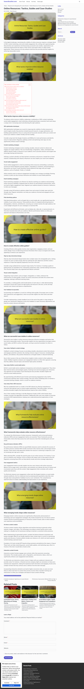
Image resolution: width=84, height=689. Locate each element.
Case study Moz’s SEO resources (12, 104)
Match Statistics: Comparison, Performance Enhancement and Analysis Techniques (30, 670)
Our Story (33, 1)
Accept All (11, 685)
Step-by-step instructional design (12, 96)
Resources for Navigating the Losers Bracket (12, 575)
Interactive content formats (11, 112)
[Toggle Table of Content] (29, 85)
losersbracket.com (10, 1)
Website (6, 648)
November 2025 (61, 40)
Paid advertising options (10, 93)
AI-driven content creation (11, 111)
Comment (7, 621)
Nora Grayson (13, 11)
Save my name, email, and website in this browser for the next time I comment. (26, 653)
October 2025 (61, 42)
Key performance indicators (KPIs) (12, 107)
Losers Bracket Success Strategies (66, 21)
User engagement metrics (10, 108)
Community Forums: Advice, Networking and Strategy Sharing (11, 601)
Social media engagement (10, 90)
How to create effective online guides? (12, 94)
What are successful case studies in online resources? (15, 100)
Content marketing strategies (11, 89)
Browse (28, 1)
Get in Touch (22, 1)
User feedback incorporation (11, 98)
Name (6, 637)
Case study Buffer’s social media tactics (13, 103)
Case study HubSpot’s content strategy (13, 101)
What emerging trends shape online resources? (14, 110)
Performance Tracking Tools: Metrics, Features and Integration (29, 601)
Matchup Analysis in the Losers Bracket (67, 23)
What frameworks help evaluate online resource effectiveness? (17, 105)
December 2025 (61, 39)
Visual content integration (11, 97)
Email (6, 642)
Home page (40, 1)
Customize (6, 682)
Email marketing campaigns (11, 92)
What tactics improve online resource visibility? (14, 86)
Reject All (16, 682)
